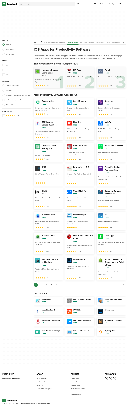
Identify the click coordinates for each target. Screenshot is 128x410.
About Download (41, 378)
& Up (18, 115)
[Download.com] (9, 4)
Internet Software (53, 42)
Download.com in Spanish (44, 389)
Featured (8, 44)
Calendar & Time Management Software (18, 95)
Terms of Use (75, 382)
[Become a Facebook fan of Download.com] (106, 378)
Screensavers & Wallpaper (87, 42)
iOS (95, 4)
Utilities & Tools (116, 42)
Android (102, 4)
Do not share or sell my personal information (78, 390)
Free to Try (9, 70)
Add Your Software (42, 382)
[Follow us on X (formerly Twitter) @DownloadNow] (110, 378)
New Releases (10, 54)
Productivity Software (72, 42)
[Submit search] (20, 4)
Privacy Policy (75, 378)
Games (45, 42)
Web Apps (112, 4)
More (121, 4)
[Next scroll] (123, 42)
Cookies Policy (75, 385)
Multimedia (62, 42)
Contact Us (39, 385)
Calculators (9, 90)
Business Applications (12, 85)
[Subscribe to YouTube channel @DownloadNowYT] (114, 378)
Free (7, 65)
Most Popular (10, 49)
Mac (88, 4)
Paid (7, 75)
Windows (80, 4)
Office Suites (10, 105)
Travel (108, 42)
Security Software (100, 42)
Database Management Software (16, 100)
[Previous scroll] (41, 42)
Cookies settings (76, 394)
